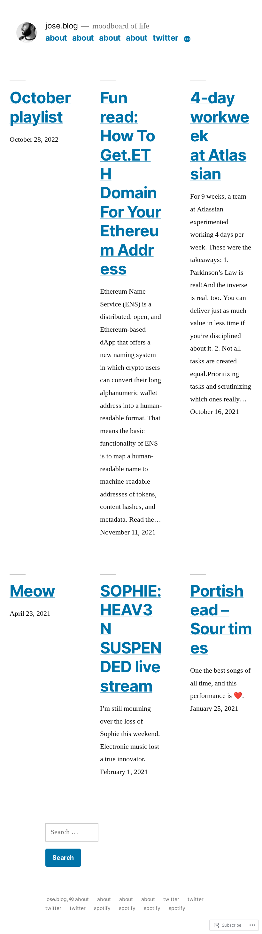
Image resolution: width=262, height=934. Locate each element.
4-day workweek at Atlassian (219, 135)
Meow (32, 591)
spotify (102, 908)
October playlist (40, 107)
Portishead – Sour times (221, 619)
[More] (187, 39)
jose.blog (61, 25)
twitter (165, 38)
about (56, 38)
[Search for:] (71, 831)
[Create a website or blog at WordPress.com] (71, 899)
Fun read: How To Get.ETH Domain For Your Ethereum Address (130, 183)
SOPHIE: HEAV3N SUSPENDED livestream (130, 638)
